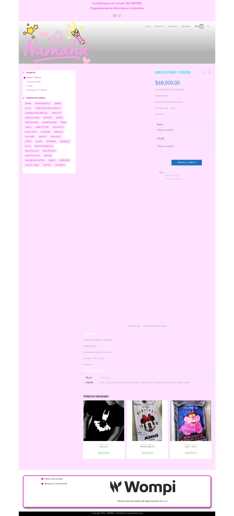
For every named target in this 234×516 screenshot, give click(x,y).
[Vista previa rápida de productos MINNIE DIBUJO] (167, 405)
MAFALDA (58, 132)
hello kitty (31, 132)
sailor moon (31, 151)
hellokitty (58, 127)
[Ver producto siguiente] (209, 72)
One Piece (56, 137)
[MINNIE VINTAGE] (147, 421)
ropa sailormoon (44, 146)
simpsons (64, 160)
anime (28, 103)
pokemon (51, 141)
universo (177, 179)
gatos (28, 127)
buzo (28, 108)
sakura (47, 156)
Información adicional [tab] (155, 326)
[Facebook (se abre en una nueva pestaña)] (114, 16)
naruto (42, 137)
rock (28, 146)
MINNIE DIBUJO (147, 447)
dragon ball (31, 122)
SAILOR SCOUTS (32, 156)
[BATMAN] (104, 421)
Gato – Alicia (191, 447)
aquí (166, 501)
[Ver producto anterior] (204, 72)
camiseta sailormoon (36, 113)
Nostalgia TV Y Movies (37, 90)
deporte (48, 118)
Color (160, 139)
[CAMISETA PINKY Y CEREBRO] (117, 112)
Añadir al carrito (187, 163)
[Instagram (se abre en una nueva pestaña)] (119, 16)
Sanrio (51, 160)
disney (59, 118)
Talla (160, 125)
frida (63, 122)
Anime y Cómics (172, 176)
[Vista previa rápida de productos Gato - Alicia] (210, 405)
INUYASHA (45, 132)
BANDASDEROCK (42, 103)
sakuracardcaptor (34, 160)
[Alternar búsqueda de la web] (208, 26)
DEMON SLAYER (32, 118)
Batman (104, 447)
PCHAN (39, 141)
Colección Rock (34, 82)
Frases (30, 86)
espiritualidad (49, 122)
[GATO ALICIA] (190, 421)
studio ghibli (32, 165)
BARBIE (58, 103)
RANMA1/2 (64, 141)
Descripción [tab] (134, 326)
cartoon (168, 179)
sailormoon (49, 151)
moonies (29, 137)
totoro (47, 165)
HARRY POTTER (42, 127)
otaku (28, 141)
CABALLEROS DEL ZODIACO (48, 108)
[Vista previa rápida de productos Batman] (123, 405)
